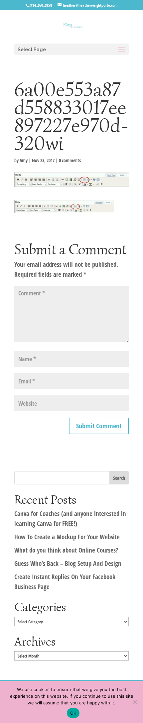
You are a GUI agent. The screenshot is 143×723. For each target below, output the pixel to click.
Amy (24, 160)
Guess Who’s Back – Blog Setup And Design (67, 563)
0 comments (70, 160)
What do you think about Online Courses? (66, 550)
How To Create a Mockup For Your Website (67, 537)
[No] (134, 702)
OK (73, 713)
